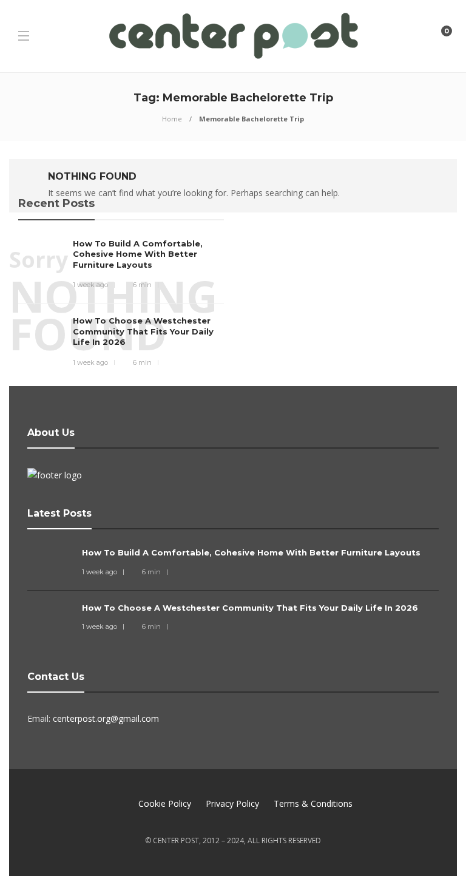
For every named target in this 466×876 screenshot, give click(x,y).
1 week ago (90, 284)
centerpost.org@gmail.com (106, 718)
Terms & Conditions (313, 803)
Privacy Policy (232, 803)
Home (172, 118)
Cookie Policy (164, 803)
